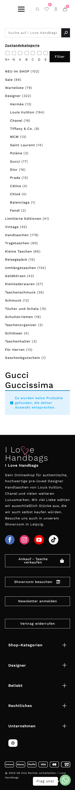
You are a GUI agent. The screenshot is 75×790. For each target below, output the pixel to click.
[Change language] (13, 743)
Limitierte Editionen (23, 219)
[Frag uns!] (65, 780)
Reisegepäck (16, 259)
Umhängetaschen (20, 268)
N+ (7, 59)
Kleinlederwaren (20, 284)
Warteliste (14, 88)
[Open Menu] (21, 9)
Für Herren (15, 350)
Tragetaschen (17, 243)
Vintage (12, 227)
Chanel (16, 121)
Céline (15, 186)
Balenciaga (20, 202)
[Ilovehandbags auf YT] (39, 540)
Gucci (15, 161)
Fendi (15, 210)
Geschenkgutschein (22, 358)
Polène (16, 153)
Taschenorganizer (21, 325)
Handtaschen (17, 235)
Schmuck (13, 300)
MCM (14, 137)
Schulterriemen (19, 317)
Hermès (17, 104)
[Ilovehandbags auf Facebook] (10, 540)
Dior (14, 170)
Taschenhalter (18, 341)
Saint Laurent (22, 145)
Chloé (15, 194)
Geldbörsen (15, 276)
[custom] (53, 540)
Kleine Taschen (18, 251)
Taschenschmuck (20, 292)
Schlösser (14, 333)
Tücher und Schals (22, 309)
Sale (9, 80)
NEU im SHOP (17, 71)
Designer (13, 96)
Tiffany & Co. (21, 129)
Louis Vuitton (22, 112)
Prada (15, 178)
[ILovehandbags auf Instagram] (24, 540)
